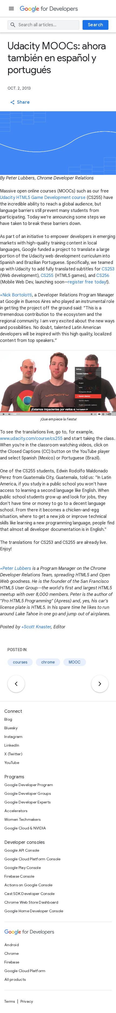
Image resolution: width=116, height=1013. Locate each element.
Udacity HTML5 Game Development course (43, 197)
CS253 (108, 269)
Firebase (11, 962)
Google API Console (21, 850)
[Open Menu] (11, 8)
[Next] (99, 683)
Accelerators (15, 810)
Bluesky (11, 728)
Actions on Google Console (28, 885)
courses (20, 662)
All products (15, 979)
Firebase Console (19, 876)
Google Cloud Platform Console (32, 859)
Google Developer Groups (27, 793)
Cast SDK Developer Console (29, 893)
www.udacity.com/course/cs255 (31, 438)
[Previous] (16, 683)
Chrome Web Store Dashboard (31, 902)
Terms (9, 1001)
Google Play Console (22, 867)
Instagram (13, 736)
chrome (48, 662)
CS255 (47, 275)
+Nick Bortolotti (16, 295)
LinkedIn (11, 745)
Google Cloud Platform (24, 970)
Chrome (11, 953)
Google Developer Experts (27, 802)
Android (11, 944)
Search (95, 25)
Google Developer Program (28, 784)
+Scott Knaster (36, 627)
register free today (87, 282)
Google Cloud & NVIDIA (25, 828)
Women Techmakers (22, 819)
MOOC (75, 662)
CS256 (102, 275)
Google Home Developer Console (33, 911)
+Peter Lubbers (15, 568)
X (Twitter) (13, 753)
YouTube (11, 762)
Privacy (27, 1001)
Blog (8, 719)
